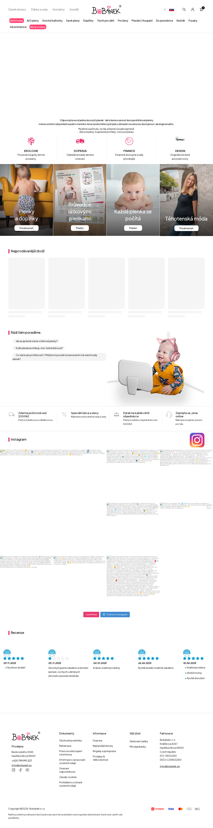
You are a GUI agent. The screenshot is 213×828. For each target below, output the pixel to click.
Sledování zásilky (139, 741)
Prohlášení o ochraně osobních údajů (70, 784)
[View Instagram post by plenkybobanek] (103, 551)
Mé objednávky (138, 746)
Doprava (97, 740)
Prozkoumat (26, 228)
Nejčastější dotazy (103, 745)
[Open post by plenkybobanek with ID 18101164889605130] (186, 476)
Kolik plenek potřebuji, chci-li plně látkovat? (39, 348)
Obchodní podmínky (70, 740)
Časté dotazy (17, 9)
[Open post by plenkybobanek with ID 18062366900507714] (133, 476)
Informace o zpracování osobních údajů (72, 761)
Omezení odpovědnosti (67, 770)
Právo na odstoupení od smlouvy (70, 753)
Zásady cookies (68, 776)
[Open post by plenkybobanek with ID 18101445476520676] (186, 529)
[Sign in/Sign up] (192, 9)
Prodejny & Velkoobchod (100, 758)
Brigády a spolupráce (104, 751)
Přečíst (80, 228)
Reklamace (65, 745)
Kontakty (59, 9)
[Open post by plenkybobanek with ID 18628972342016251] (79, 582)
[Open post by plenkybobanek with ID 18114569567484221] (53, 503)
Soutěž (74, 9)
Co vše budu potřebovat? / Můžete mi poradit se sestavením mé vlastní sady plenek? (54, 357)
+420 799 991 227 (22, 760)
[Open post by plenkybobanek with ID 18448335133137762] (133, 582)
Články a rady (39, 9)
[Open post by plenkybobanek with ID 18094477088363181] (133, 529)
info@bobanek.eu (22, 765)
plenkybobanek (52, 453)
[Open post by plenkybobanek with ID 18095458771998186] (26, 582)
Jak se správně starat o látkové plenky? (37, 341)
